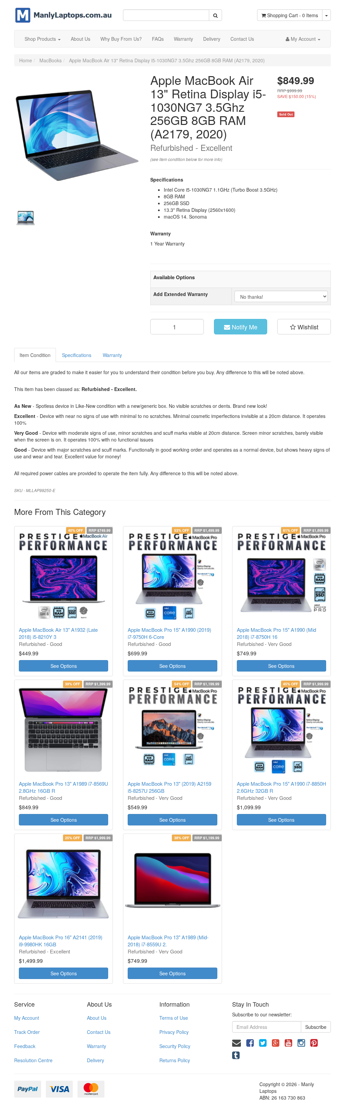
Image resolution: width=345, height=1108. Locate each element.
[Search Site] (215, 15)
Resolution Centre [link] (33, 1060)
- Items (292, 15)
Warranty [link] (96, 1046)
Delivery (211, 38)
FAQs (158, 38)
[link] (250, 1042)
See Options (64, 665)
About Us (80, 38)
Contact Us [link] (99, 1032)
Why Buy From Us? (121, 38)
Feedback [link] (24, 1046)
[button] (304, 326)
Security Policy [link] (174, 1046)
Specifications (76, 355)
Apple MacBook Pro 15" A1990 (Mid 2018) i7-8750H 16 (276, 633)
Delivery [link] (95, 1060)
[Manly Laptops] (63, 10)
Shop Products (41, 38)
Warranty (183, 38)
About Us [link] (96, 1017)
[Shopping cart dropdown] (326, 15)
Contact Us (242, 38)
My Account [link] (26, 1017)
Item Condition (35, 355)
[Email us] (236, 1042)
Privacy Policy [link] (174, 1032)
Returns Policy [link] (174, 1060)
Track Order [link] (27, 1032)
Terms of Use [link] (173, 1017)
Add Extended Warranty (180, 294)
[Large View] (26, 218)
